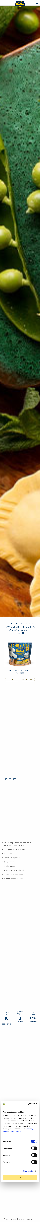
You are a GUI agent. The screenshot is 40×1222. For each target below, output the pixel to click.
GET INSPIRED (27, 679)
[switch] (34, 1148)
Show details (28, 1171)
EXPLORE (12, 679)
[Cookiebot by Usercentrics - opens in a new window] (28, 1104)
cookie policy (16, 1131)
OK (20, 1177)
